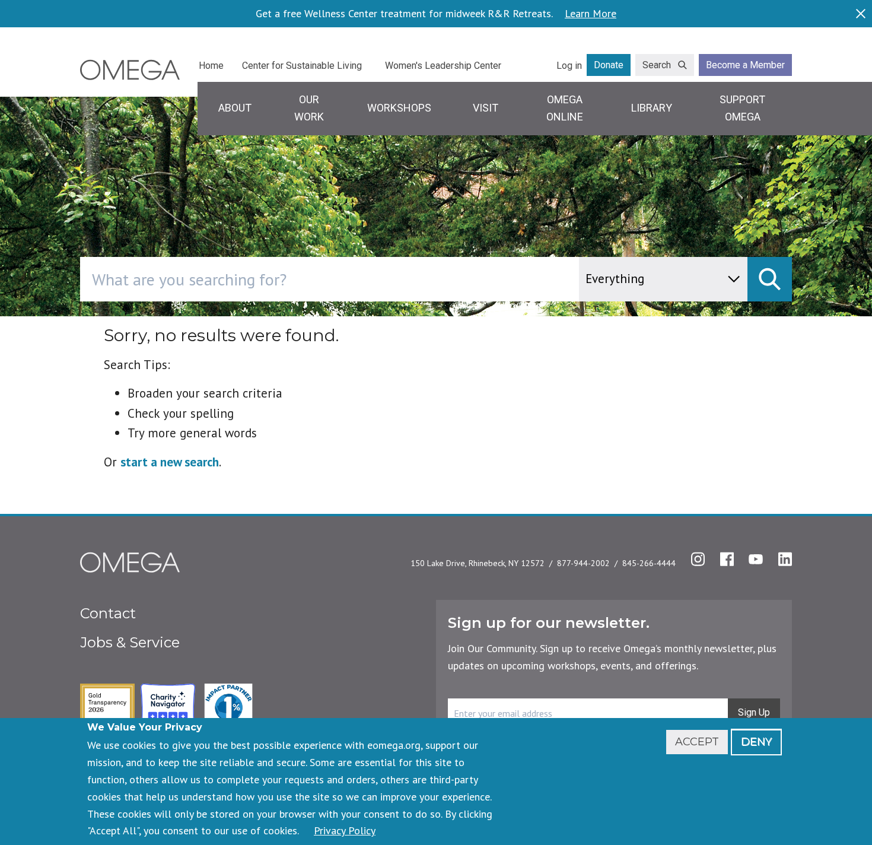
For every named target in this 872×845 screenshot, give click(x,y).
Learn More (590, 13)
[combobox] (380, 279)
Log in (569, 65)
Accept (697, 741)
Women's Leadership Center (443, 65)
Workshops (399, 107)
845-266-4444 (649, 563)
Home (211, 65)
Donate (608, 65)
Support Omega (742, 108)
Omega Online (564, 108)
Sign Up (754, 712)
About (235, 107)
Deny (756, 741)
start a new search (169, 462)
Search (656, 65)
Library (651, 107)
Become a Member (745, 65)
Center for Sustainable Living (302, 65)
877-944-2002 (583, 563)
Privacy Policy (344, 830)
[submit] (769, 279)
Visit (485, 107)
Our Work (309, 108)
